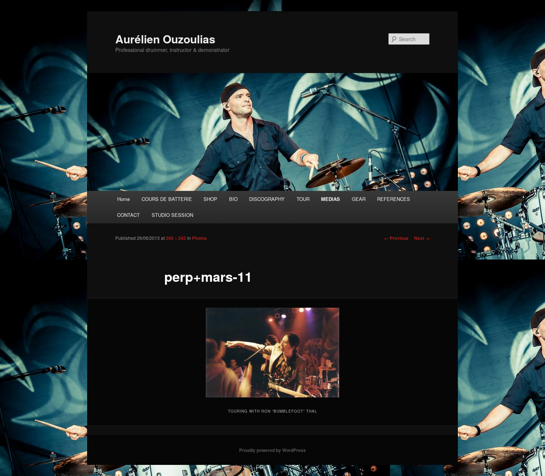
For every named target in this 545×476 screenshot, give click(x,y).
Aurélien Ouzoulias (165, 39)
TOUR (303, 198)
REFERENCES (393, 198)
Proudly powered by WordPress (272, 450)
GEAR (359, 198)
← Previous (396, 238)
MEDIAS (330, 198)
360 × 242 (176, 238)
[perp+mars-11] (272, 352)
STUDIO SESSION (172, 214)
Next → (422, 238)
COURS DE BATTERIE (167, 198)
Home (123, 198)
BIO (233, 198)
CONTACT (128, 214)
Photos (199, 238)
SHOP (210, 198)
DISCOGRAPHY (267, 198)
